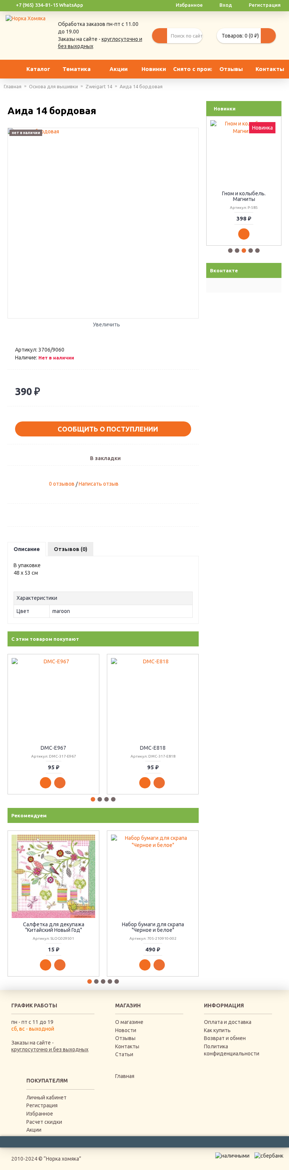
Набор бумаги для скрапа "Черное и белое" (153, 927)
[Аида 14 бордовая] (103, 223)
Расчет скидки (44, 1122)
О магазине (129, 1022)
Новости (125, 1030)
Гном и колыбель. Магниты (244, 196)
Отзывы (125, 1038)
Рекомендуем (29, 815)
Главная (124, 1076)
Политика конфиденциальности (231, 1050)
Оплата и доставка (227, 1022)
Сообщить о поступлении (108, 429)
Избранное (39, 1114)
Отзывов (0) (70, 549)
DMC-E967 (53, 748)
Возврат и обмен (225, 1038)
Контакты (127, 1046)
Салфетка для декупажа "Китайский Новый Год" (53, 927)
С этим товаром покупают (45, 639)
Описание (27, 549)
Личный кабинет (46, 1098)
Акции (33, 1130)
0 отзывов (62, 484)
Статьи (124, 1054)
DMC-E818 (153, 748)
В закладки (105, 458)
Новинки (225, 108)
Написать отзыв (99, 484)
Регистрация (42, 1105)
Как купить (217, 1030)
